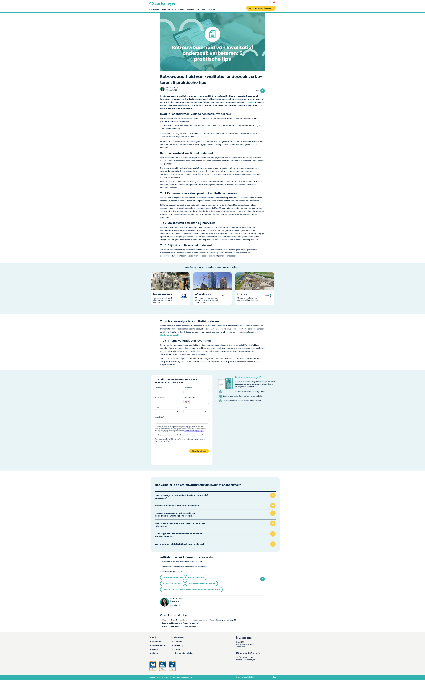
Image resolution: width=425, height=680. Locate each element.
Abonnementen (169, 9)
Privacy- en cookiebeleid (244, 677)
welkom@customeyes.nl (246, 660)
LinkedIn (173, 605)
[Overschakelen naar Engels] (274, 2)
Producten (154, 9)
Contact (211, 9)
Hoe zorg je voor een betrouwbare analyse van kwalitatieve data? (178, 535)
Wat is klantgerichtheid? (173, 571)
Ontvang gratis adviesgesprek (260, 8)
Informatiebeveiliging (183, 653)
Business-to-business (173, 583)
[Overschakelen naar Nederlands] (270, 2)
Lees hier (251, 102)
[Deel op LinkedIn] (262, 90)
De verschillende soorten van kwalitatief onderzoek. (184, 566)
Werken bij (178, 645)
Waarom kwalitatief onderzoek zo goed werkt (182, 562)
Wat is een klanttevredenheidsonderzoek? (179, 626)
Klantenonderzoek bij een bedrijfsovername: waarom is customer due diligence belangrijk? (199, 620)
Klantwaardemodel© (169, 335)
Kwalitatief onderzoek (173, 577)
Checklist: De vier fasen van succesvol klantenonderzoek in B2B (191, 589)
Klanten (190, 9)
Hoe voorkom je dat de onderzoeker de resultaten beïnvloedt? (180, 525)
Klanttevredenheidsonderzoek (201, 583)
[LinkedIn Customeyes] (274, 677)
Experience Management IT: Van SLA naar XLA (180, 623)
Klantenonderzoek (196, 577)
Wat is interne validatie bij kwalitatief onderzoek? (180, 544)
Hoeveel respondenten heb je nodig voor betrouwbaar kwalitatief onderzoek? (175, 514)
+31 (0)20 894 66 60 (244, 657)
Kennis (181, 9)
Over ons (201, 9)
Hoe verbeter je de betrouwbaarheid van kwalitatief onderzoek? (181, 496)
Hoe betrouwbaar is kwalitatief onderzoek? (177, 505)
